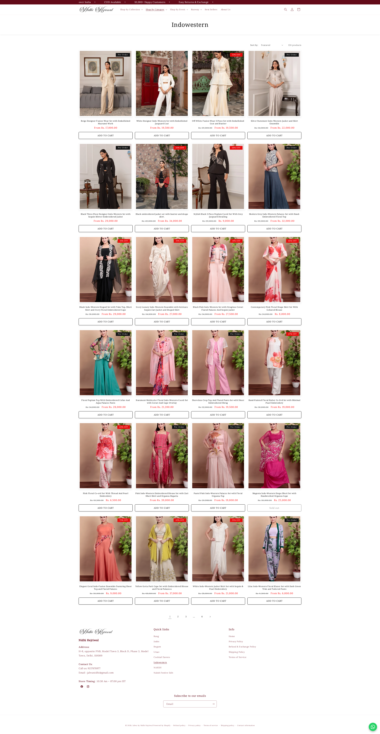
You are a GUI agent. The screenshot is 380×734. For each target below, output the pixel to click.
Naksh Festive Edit (163, 672)
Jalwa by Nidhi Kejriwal (143, 725)
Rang (156, 636)
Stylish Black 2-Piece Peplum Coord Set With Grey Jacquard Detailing (218, 215)
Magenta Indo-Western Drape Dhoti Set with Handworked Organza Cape (274, 494)
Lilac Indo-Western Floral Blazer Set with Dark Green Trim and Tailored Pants (274, 587)
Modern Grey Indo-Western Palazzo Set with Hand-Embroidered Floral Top (274, 215)
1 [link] (170, 616)
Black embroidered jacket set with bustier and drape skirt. (162, 215)
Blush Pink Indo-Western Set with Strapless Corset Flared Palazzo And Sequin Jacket (218, 308)
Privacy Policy (236, 641)
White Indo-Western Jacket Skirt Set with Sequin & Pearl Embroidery (218, 587)
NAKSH (157, 667)
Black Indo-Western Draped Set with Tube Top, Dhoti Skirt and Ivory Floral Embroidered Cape (105, 308)
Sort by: (254, 45)
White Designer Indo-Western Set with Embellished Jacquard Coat (161, 122)
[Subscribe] (213, 703)
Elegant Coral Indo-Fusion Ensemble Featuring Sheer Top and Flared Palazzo (105, 587)
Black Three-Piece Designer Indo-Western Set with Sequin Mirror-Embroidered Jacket (106, 215)
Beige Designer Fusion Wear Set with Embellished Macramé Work (105, 122)
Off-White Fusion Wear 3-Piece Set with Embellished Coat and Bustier (218, 122)
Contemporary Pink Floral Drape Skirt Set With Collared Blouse (274, 308)
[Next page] (210, 616)
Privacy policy (194, 725)
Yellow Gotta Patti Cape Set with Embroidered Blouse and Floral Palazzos (161, 587)
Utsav (156, 652)
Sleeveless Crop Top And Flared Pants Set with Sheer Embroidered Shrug (218, 401)
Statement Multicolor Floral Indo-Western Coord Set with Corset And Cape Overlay (162, 401)
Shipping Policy (237, 652)
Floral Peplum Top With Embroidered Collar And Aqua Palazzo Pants (105, 401)
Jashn (156, 641)
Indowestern (160, 662)
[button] (131, 9)
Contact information (246, 725)
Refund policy (179, 725)
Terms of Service (238, 657)
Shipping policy (227, 725)
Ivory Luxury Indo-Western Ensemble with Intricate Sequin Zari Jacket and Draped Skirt (162, 308)
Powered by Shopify (162, 725)
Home (232, 636)
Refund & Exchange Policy (242, 646)
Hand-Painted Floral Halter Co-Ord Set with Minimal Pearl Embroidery (274, 401)
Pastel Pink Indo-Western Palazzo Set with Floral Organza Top (218, 494)
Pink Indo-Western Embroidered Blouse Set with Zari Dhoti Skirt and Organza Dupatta (161, 494)
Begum (157, 646)
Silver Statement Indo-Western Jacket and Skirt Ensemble (274, 122)
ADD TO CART (106, 135)
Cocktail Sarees (162, 657)
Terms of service (211, 725)
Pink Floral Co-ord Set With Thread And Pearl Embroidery (105, 494)
